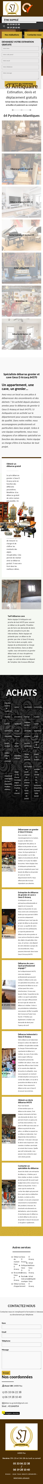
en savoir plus (21, 151)
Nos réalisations (12, 35)
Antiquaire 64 (21, 136)
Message (5, 1350)
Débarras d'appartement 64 (21, 202)
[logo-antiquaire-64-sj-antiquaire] (12, 8)
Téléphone (6, 1341)
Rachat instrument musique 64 (21, 235)
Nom (4, 1323)
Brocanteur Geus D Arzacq (15, 1276)
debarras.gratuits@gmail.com (16, 1403)
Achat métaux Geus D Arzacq (30, 1268)
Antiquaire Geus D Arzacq (22, 1269)
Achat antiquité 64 (21, 268)
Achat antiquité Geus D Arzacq (30, 1281)
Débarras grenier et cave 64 (21, 169)
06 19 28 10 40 (13, 28)
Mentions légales (22, 1478)
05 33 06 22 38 (13, 24)
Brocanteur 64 (21, 301)
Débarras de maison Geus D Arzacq (15, 1263)
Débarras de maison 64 (21, 334)
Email (4, 1332)
